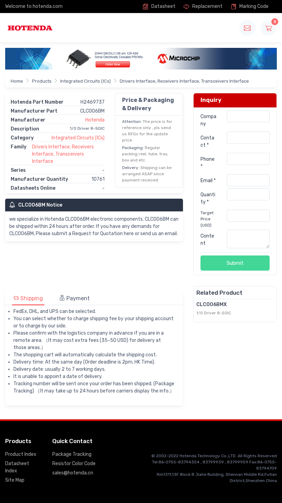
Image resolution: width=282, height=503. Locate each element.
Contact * (207, 141)
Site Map (14, 480)
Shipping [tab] (31, 298)
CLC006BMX (211, 304)
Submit (235, 263)
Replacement (207, 6)
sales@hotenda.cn (72, 473)
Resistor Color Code (74, 464)
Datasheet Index (17, 467)
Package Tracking (71, 454)
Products (42, 81)
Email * (208, 181)
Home (17, 81)
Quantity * (207, 198)
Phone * (207, 162)
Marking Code (253, 6)
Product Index (20, 454)
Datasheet (162, 6)
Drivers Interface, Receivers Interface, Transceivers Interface (184, 81)
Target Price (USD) (207, 219)
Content (207, 239)
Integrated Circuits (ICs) (85, 81)
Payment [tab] (77, 298)
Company (208, 120)
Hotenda (95, 120)
